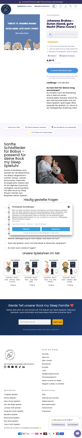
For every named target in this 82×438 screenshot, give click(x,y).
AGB (43, 394)
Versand (59, 63)
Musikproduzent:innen (50, 374)
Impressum (46, 411)
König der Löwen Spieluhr (14, 411)
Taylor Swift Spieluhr (12, 424)
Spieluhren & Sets (24, 6)
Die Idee (45, 354)
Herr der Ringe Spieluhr (13, 404)
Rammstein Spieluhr (12, 418)
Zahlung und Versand (50, 398)
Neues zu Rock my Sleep (51, 380)
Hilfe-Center (47, 360)
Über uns (45, 357)
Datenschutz (47, 408)
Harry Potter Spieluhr (12, 401)
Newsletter (46, 364)
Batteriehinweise (48, 404)
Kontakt (45, 367)
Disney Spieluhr (10, 398)
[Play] (50, 34)
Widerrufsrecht (48, 401)
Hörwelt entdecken (42, 6)
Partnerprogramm (49, 377)
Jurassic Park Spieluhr (12, 408)
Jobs (44, 370)
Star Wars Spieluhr (11, 421)
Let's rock (57, 322)
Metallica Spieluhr (11, 414)
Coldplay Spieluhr (11, 394)
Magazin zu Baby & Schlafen (53, 384)
